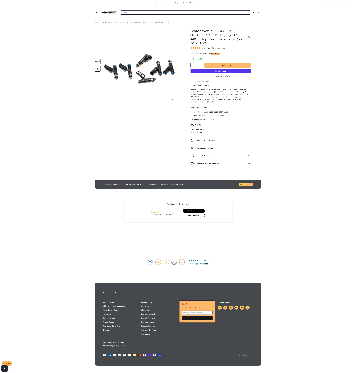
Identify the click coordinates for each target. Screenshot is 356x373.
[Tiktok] (247, 308)
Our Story (145, 306)
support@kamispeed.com (116, 346)
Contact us (145, 334)
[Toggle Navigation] (97, 12)
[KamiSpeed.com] (109, 12)
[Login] (254, 12)
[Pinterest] (242, 308)
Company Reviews (148, 330)
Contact (199, 3)
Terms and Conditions (112, 326)
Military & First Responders (114, 306)
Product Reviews (148, 326)
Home (97, 22)
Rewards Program (175, 3)
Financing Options (110, 310)
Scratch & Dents (188, 3)
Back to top (108, 293)
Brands (163, 3)
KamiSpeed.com (246, 355)
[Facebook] (220, 308)
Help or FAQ (108, 314)
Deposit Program (148, 318)
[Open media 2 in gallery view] (97, 69)
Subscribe (197, 318)
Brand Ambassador (148, 314)
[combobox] (185, 12)
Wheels (156, 3)
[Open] (4, 368)
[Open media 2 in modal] (139, 65)
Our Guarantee (109, 318)
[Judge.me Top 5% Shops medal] (174, 262)
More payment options (221, 76)
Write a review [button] (193, 211)
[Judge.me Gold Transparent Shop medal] (158, 262)
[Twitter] (225, 308)
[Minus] (193, 65)
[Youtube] (236, 308)
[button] (259, 12)
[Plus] (201, 65)
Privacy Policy (108, 322)
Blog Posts (145, 310)
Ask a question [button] (193, 215)
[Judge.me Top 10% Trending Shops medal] (182, 262)
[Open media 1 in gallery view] (97, 61)
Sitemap (106, 330)
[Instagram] (231, 308)
